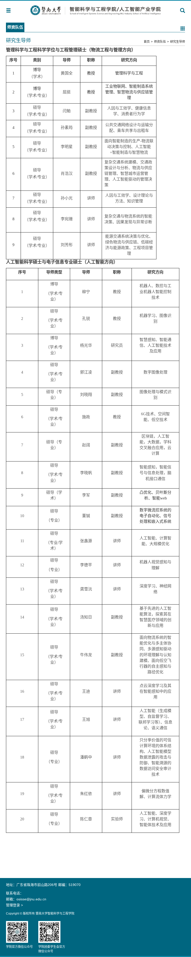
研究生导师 (177, 41)
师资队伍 (160, 41)
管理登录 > (14, 905)
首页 (147, 41)
